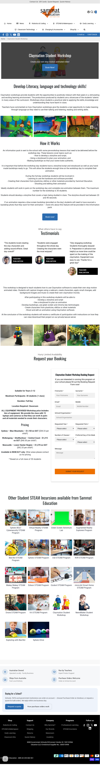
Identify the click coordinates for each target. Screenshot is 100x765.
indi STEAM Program (61, 558)
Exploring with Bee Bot (15, 640)
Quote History (65, 2)
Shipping (30, 729)
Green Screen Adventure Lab (61, 529)
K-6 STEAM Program (38, 612)
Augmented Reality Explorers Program (84, 529)
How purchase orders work (38, 707)
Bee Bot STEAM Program (15, 559)
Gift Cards (43, 2)
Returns (30, 733)
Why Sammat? (49, 725)
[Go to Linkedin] (18, 34)
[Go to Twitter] (11, 34)
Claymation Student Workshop (61, 613)
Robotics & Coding (10, 725)
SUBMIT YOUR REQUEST (75, 471)
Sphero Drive (38, 640)
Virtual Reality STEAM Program (38, 529)
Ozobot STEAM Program (61, 585)
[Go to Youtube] (14, 34)
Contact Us (34, 2)
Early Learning (10, 733)
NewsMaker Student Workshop (84, 613)
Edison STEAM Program (38, 585)
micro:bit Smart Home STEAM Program (84, 586)
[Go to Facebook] (3, 34)
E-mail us (80, 34)
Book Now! (50, 67)
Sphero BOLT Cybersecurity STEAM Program (15, 530)
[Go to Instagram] (7, 34)
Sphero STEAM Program (38, 558)
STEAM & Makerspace (10, 729)
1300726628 (92, 34)
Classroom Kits (10, 737)
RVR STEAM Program (84, 558)
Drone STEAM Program (16, 612)
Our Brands (50, 729)
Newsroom (50, 733)
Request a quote (14, 707)
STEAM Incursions (70, 729)
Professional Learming (69, 725)
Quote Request (53, 2)
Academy (49, 737)
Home (3, 39)
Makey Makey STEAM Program (15, 586)
